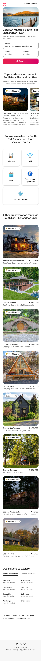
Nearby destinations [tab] (10, 573)
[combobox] (21, 46)
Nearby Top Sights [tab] (29, 573)
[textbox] (12, 54)
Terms (15, 650)
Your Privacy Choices (27, 650)
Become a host (30, 3)
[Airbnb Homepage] (4, 3)
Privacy (8, 650)
